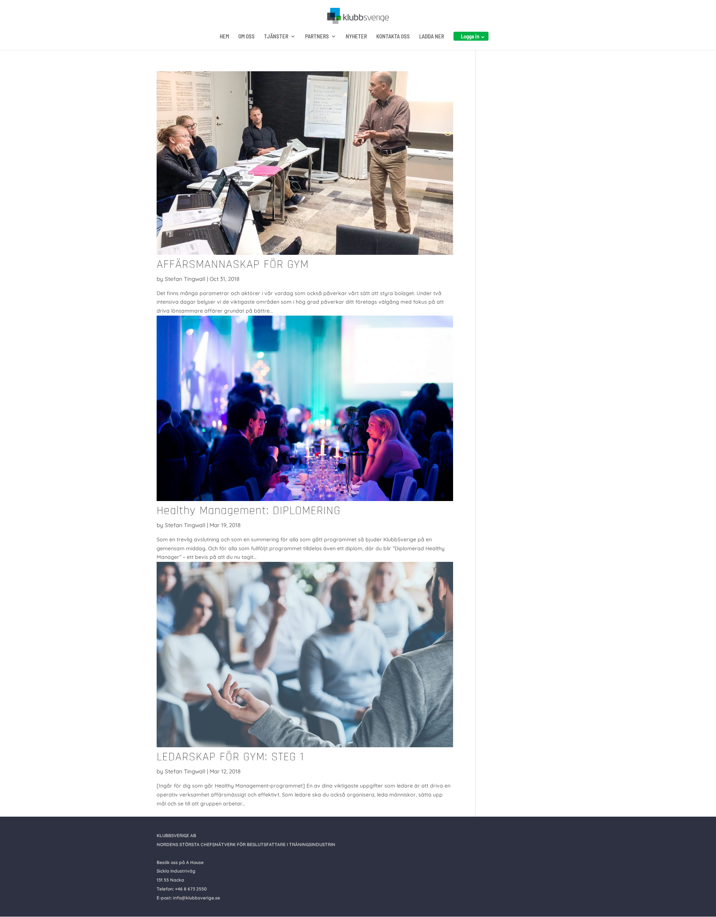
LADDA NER (431, 37)
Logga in (470, 36)
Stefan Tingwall (185, 278)
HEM (224, 37)
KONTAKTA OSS (393, 37)
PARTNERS (317, 37)
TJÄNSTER (276, 37)
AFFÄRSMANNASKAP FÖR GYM (233, 264)
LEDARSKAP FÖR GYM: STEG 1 (230, 756)
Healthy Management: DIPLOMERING (248, 510)
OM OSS (246, 37)
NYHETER (356, 37)
